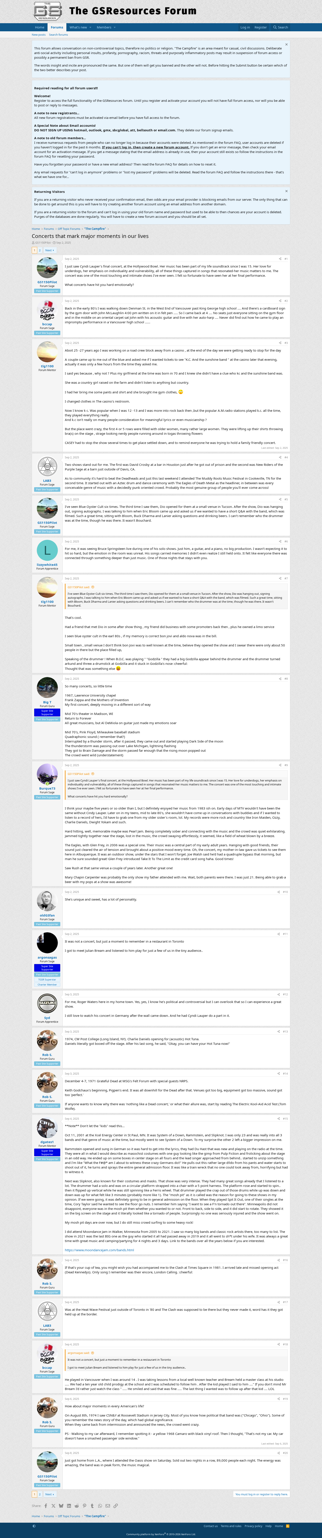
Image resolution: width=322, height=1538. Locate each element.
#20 (285, 1453)
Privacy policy (253, 1526)
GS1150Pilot (43, 243)
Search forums (58, 35)
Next (48, 250)
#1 (286, 259)
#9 (286, 765)
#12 (285, 994)
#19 (285, 1399)
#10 (285, 892)
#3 (286, 343)
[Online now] (47, 784)
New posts (39, 35)
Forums (57, 27)
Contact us (211, 1526)
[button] (90, 27)
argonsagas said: (79, 1353)
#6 (286, 541)
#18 (285, 1344)
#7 (286, 578)
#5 (286, 499)
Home (39, 27)
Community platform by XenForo (161, 1534)
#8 (286, 679)
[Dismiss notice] (286, 45)
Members (104, 27)
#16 (285, 1260)
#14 (285, 1073)
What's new (78, 27)
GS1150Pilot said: (79, 587)
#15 (285, 1119)
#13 (285, 1031)
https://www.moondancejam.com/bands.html (99, 1250)
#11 (285, 934)
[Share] (280, 259)
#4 (286, 457)
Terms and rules (231, 1526)
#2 (286, 301)
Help (268, 1526)
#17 (285, 1302)
